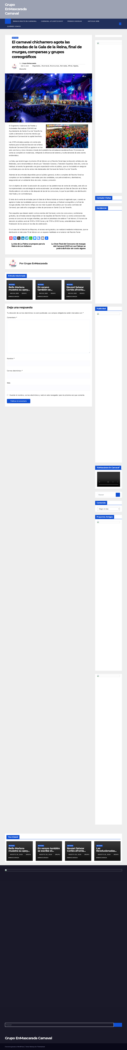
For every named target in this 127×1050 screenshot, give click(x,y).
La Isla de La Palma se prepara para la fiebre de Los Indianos (28, 245)
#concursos (54, 66)
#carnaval (45, 66)
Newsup (32, 1046)
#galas (75, 66)
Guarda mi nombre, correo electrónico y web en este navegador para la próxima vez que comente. (47, 395)
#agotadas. (36, 66)
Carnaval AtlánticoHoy (52, 21)
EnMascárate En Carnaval (25, 21)
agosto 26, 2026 (16, 854)
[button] (116, 24)
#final (70, 66)
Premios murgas (74, 21)
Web (8, 383)
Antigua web (93, 21)
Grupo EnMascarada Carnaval (16, 9)
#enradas (63, 66)
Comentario (12, 317)
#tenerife (22, 69)
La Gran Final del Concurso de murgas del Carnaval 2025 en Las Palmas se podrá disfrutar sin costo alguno (68, 246)
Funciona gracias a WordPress (15, 1046)
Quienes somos (14, 26)
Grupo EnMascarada (29, 63)
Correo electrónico (15, 371)
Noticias (15, 37)
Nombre (11, 359)
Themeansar (41, 1046)
